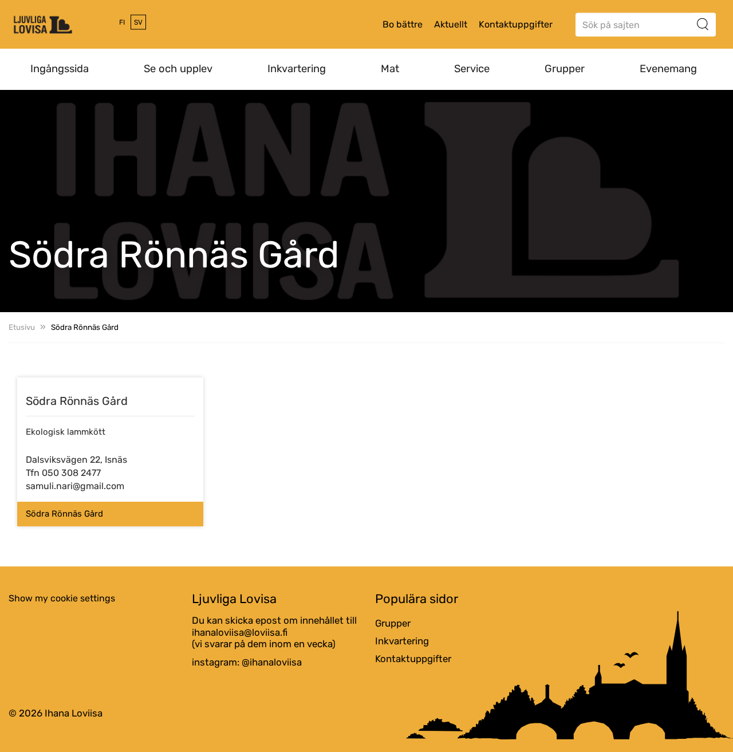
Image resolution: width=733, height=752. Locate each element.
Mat (390, 68)
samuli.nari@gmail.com (75, 486)
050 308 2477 (71, 472)
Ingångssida (59, 68)
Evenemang (668, 68)
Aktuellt (450, 24)
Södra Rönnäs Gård (64, 514)
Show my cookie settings (62, 598)
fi (122, 22)
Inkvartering (296, 68)
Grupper (565, 68)
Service (472, 68)
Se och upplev (178, 68)
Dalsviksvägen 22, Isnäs (76, 459)
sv (138, 22)
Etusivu (22, 327)
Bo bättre (403, 24)
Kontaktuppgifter (516, 24)
